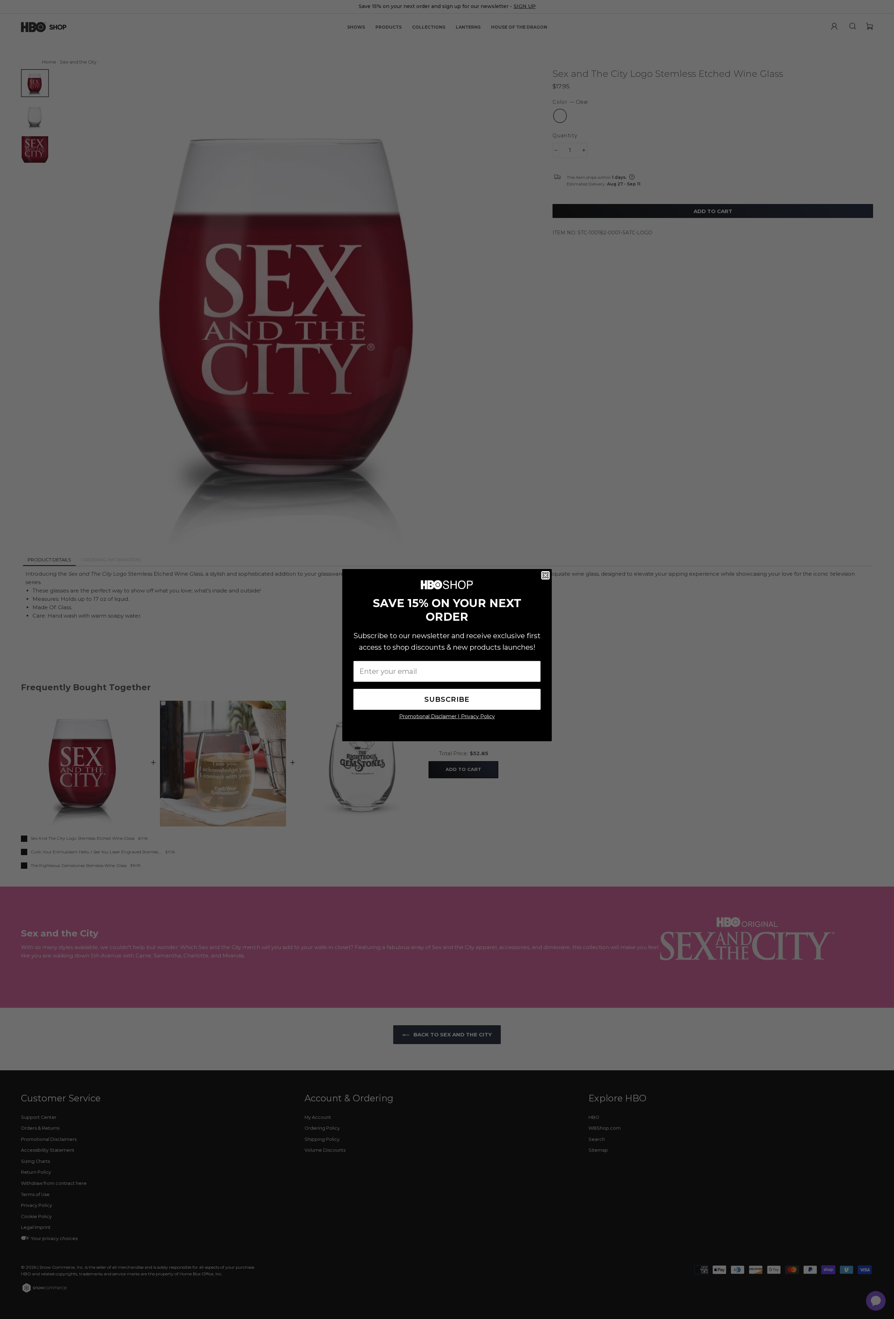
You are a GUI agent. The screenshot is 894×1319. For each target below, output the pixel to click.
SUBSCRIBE (447, 699)
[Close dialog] (545, 575)
